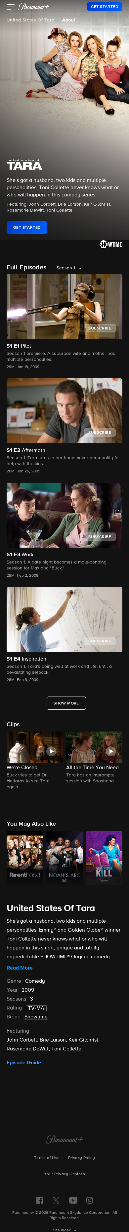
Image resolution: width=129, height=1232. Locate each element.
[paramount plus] (33, 6)
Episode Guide (24, 1062)
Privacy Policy (81, 1158)
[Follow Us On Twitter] (56, 1200)
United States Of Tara (30, 20)
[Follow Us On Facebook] (39, 1200)
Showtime (36, 1017)
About (68, 20)
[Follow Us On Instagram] (89, 1200)
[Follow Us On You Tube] (73, 1200)
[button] (10, 7)
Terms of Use (47, 1158)
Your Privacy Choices (64, 1174)
